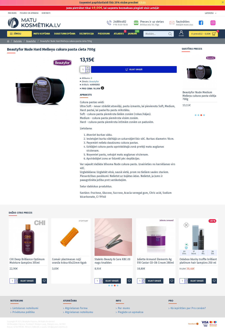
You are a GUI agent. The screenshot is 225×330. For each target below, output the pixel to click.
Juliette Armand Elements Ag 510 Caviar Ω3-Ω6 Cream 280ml (155, 261)
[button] (196, 115)
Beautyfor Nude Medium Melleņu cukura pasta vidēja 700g (199, 96)
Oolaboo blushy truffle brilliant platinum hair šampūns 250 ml (198, 261)
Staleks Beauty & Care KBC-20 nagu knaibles (112, 261)
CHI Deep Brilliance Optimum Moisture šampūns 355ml (27, 261)
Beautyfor (31, 41)
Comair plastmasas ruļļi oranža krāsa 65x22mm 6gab (69, 261)
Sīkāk (142, 2)
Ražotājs (18, 41)
